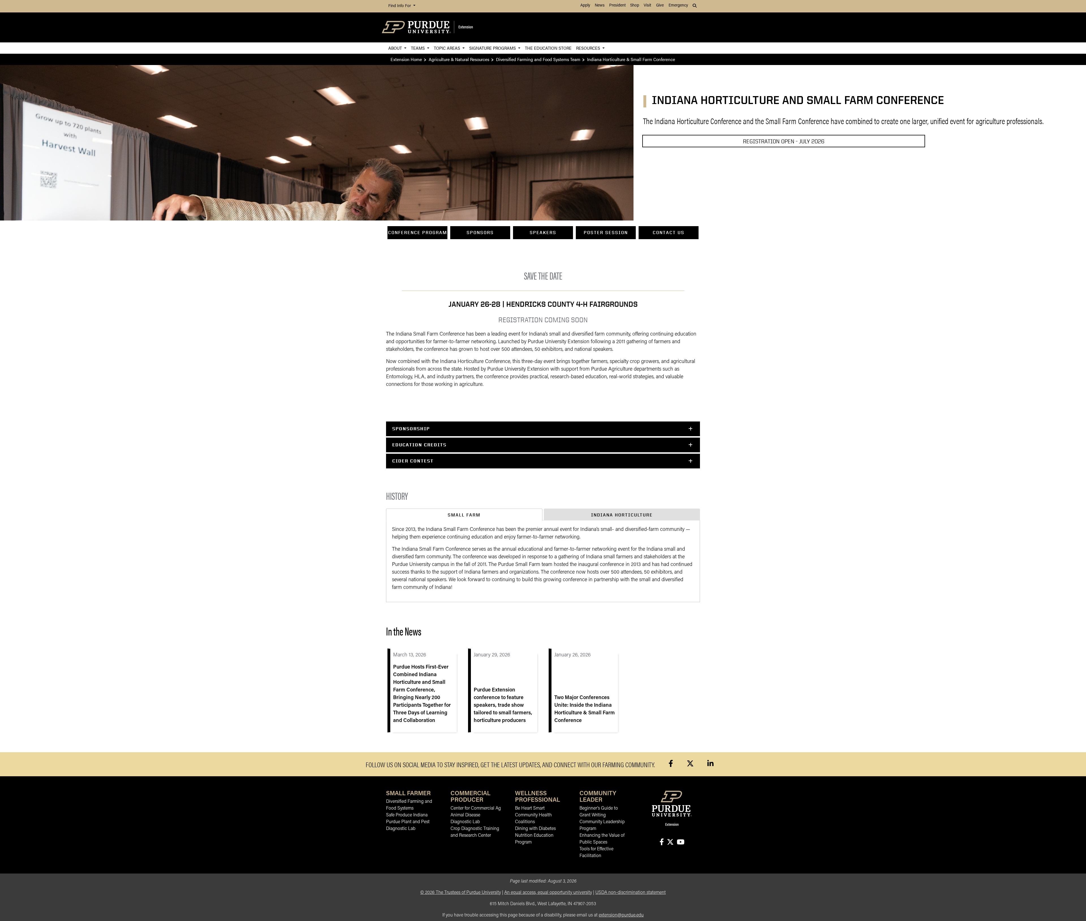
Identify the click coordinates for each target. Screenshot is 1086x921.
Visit (647, 5)
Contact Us (668, 232)
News (600, 5)
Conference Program (417, 232)
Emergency (678, 5)
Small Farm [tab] (464, 515)
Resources (588, 48)
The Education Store (548, 48)
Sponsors (480, 232)
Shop (634, 5)
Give (660, 5)
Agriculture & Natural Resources (459, 59)
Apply (585, 5)
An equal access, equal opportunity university (548, 892)
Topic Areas (447, 48)
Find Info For (400, 6)
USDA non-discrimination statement (630, 892)
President (617, 5)
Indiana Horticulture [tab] (622, 515)
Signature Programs (493, 48)
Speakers (543, 232)
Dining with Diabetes (535, 829)
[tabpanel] (543, 561)
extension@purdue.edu (621, 915)
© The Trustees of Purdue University (460, 892)
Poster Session (606, 232)
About (395, 48)
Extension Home (406, 59)
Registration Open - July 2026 (783, 141)
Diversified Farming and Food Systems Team (538, 59)
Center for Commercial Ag (476, 808)
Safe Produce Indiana (407, 815)
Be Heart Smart (530, 808)
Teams (418, 48)
